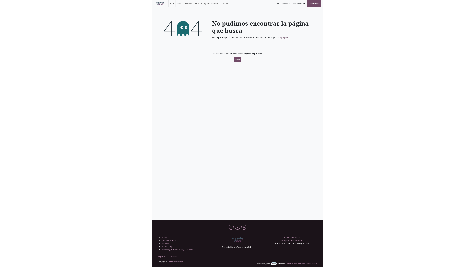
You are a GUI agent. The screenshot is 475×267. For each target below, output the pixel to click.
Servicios (166, 243)
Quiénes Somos (169, 240)
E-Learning (167, 246)
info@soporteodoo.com (292, 240)
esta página (282, 37)
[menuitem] (172, 3)
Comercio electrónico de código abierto (301, 263)
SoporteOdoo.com (175, 262)
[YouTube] (243, 227)
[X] (231, 227)
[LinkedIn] (237, 227)
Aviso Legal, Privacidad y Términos (178, 249)
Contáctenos (314, 3)
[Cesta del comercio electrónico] (278, 3)
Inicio (237, 59)
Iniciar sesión (299, 3)
